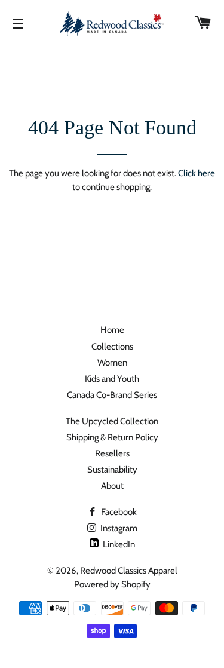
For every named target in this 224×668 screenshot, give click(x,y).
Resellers (112, 453)
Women (112, 362)
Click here (196, 173)
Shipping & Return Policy (112, 437)
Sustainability (112, 469)
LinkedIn (118, 544)
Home (112, 329)
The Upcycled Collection (112, 421)
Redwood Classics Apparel (128, 570)
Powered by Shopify (112, 584)
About (112, 485)
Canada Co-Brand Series (112, 395)
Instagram (118, 528)
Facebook (118, 512)
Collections (112, 346)
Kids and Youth (112, 378)
